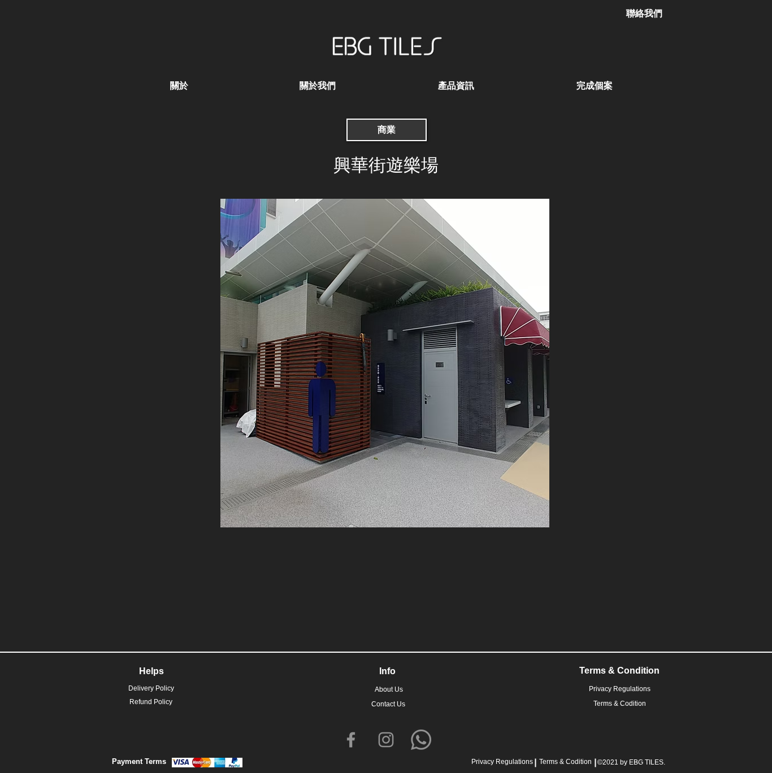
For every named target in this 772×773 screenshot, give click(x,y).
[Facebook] (351, 740)
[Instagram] (386, 740)
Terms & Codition (565, 762)
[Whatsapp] (421, 740)
